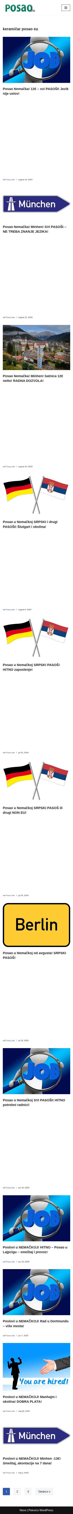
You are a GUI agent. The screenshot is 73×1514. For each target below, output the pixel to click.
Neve (23, 1510)
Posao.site (10, 180)
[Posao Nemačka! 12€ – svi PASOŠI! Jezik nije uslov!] (36, 60)
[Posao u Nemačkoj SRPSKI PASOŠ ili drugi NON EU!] (36, 781)
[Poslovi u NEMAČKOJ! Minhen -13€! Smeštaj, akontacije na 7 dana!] (36, 1436)
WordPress (46, 1510)
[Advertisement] (36, 139)
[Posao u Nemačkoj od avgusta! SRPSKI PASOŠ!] (36, 925)
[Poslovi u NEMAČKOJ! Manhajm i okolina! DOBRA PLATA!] (36, 1367)
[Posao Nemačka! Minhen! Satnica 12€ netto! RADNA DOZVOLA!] (36, 347)
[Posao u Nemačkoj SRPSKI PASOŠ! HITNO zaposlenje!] (36, 638)
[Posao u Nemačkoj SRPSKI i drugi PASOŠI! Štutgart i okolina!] (36, 495)
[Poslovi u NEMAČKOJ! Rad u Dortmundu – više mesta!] (36, 1292)
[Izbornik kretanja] (65, 8)
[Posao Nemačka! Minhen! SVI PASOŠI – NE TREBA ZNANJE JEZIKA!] (36, 204)
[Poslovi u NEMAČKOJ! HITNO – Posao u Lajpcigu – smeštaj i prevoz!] (36, 1218)
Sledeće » (44, 1491)
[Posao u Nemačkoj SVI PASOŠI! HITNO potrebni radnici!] (36, 1071)
